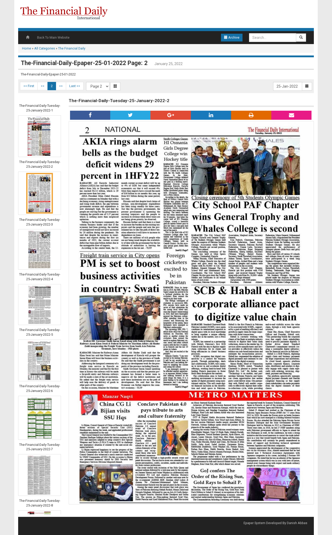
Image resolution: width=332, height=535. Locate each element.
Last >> (74, 86)
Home (26, 48)
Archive (233, 37)
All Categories (44, 48)
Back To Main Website (53, 37)
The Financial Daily (71, 48)
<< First (28, 86)
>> (61, 86)
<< (42, 86)
